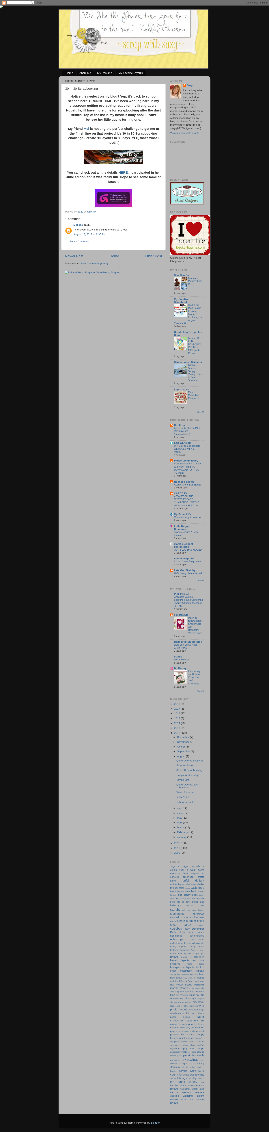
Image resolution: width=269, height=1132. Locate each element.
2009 (177, 852)
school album (188, 1045)
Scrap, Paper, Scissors (188, 362)
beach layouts (177, 891)
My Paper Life (182, 514)
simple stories (187, 1055)
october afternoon (189, 1006)
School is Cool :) (185, 802)
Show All (200, 412)
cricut (200, 920)
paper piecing (180, 1017)
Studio (178, 656)
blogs (194, 894)
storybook (175, 1067)
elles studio (197, 939)
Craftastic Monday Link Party (195, 281)
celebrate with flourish (193, 910)
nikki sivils (175, 1006)
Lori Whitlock (182, 443)
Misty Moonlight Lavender (187, 517)
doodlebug (176, 935)
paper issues (198, 1013)
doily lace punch (192, 932)
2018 (177, 704)
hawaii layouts (179, 960)
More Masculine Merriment (193, 395)
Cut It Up (179, 425)
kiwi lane (194, 974)
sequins (192, 1052)
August (181, 756)
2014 (177, 723)
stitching (199, 1063)
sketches (190, 1059)
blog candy (184, 894)
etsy (189, 943)
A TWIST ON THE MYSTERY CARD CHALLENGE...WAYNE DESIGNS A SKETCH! (186, 501)
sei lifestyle (181, 614)
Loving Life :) (183, 780)
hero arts (198, 960)
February (182, 832)
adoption (195, 873)
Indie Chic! (182, 797)
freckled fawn (197, 950)
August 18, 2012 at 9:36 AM (89, 234)
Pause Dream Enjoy (186, 460)
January (182, 837)
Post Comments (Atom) (94, 263)
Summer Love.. (185, 765)
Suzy (190, 85)
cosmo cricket (190, 917)
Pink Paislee (181, 594)
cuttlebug (176, 928)
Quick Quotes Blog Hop (189, 760)
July (179, 808)
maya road (194, 988)
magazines (199, 985)
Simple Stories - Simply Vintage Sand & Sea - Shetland (195, 373)
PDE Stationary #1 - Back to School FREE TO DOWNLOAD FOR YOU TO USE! (187, 468)
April (180, 822)
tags (184, 1078)
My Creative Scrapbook (181, 300)
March (181, 827)
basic (187, 888)
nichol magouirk (184, 558)
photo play (185, 1028)
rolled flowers (197, 1041)
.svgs (172, 866)
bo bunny (180, 898)
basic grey (197, 887)
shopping (174, 1055)
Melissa (78, 225)
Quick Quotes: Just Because (187, 786)
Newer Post (74, 256)
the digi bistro (196, 1078)
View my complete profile (184, 133)
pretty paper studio (186, 1031)
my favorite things (185, 995)
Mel (87, 129)
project (200, 1031)
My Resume (104, 72)
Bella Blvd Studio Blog (188, 641)
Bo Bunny (180, 668)
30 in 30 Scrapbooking (189, 770)
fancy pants (197, 946)
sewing (200, 1052)
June (180, 813)
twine (190, 1085)
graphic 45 (186, 957)
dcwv (187, 929)
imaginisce (186, 970)
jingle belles (181, 389)
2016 (177, 713)
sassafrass (175, 1045)
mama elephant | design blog (184, 545)
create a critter (186, 920)
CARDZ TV (180, 493)
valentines (185, 1089)
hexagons (175, 964)
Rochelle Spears (184, 481)
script (183, 1052)
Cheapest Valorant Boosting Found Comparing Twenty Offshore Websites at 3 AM (188, 601)
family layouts (178, 946)
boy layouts (197, 898)
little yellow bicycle (181, 984)
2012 (177, 733)
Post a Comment (79, 241)
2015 (177, 718)
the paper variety (183, 1081)
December (183, 737)
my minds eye (188, 998)
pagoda (173, 1013)
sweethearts (197, 1074)
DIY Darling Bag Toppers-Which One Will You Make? (187, 448)
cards (175, 909)
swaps (186, 1075)
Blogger (155, 1122)
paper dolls (184, 1013)
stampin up (186, 1063)
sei (187, 1052)
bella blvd (190, 891)
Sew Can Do (181, 275)
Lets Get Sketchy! (185, 570)
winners (174, 1099)
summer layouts (187, 1071)
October (182, 746)
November (183, 742)
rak (196, 1038)
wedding (174, 1096)
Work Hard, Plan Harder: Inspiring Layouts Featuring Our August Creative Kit (188, 314)
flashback (185, 950)
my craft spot (183, 991)
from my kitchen (186, 954)
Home (69, 72)
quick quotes (186, 1038)
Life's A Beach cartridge (191, 981)
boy (188, 898)
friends (173, 953)
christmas (198, 914)
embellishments (178, 943)
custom (200, 925)
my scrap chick (185, 1002)
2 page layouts (189, 866)
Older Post (153, 256)
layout (179, 978)
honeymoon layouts (182, 967)
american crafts (193, 876)
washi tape (198, 1089)
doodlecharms (197, 936)
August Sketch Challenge (187, 484)
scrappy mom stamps (191, 1048)
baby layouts (191, 884)
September (184, 751)
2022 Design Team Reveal (188, 573)
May (180, 817)
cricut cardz (180, 924)
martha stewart (179, 988)
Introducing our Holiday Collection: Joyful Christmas (194, 677)
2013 (177, 728)
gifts (197, 954)
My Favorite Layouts (130, 72)
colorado (175, 917)
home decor (195, 964)
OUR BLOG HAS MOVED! (188, 549)
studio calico (188, 1067)
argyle (173, 881)
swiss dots (175, 1078)
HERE (123, 172)
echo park (178, 939)
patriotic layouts (178, 1024)
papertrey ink (195, 1020)
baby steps (178, 888)
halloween (199, 957)
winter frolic (187, 1099)
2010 (177, 848)
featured (174, 950)
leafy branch (189, 978)
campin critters (195, 905)
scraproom (175, 1052)
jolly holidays (183, 974)
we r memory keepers (187, 1092)
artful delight (193, 880)
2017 (177, 708)
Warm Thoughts (185, 792)
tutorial (183, 1085)
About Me (85, 72)
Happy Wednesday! (187, 775)
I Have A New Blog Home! (187, 561)
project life (177, 1034)
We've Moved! (181, 659)
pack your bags (196, 1009)
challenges (177, 913)
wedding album (193, 1095)
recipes (184, 1042)
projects (191, 1034)
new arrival (198, 1002)
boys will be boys (180, 902)
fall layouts (198, 943)
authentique (177, 884)
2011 (177, 843)
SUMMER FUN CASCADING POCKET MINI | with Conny (195, 346)
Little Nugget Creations (182, 527)
